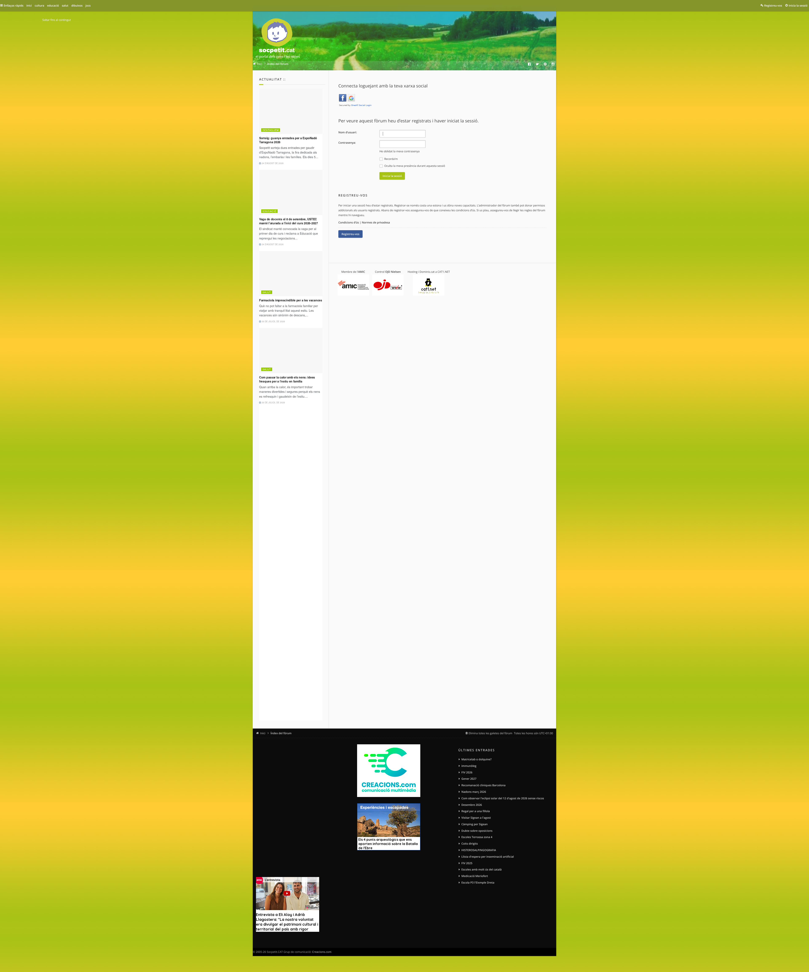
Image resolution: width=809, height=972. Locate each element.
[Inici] (278, 39)
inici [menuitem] (29, 5)
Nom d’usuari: (347, 132)
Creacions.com (321, 952)
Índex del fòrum (281, 733)
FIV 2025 (466, 863)
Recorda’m (391, 159)
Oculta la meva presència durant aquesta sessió (414, 166)
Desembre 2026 (471, 805)
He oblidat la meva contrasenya (399, 151)
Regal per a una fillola (475, 811)
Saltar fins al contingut (56, 20)
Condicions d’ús (348, 222)
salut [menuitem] (65, 5)
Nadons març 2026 (473, 792)
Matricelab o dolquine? (476, 759)
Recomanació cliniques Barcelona (483, 785)
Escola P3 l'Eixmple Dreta (477, 882)
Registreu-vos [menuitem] (773, 5)
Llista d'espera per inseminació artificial (487, 856)
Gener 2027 (468, 779)
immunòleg (468, 766)
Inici (262, 733)
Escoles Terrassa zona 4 (476, 837)
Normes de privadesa (376, 222)
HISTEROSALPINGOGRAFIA (478, 850)
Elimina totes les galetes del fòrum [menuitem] (490, 733)
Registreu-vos (350, 234)
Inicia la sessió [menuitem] (798, 5)
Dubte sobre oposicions (476, 831)
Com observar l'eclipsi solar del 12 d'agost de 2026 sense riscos (502, 798)
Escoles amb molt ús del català (481, 869)
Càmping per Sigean (474, 824)
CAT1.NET (444, 272)
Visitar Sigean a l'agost (476, 818)
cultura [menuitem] (39, 5)
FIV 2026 (466, 772)
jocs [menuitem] (88, 5)
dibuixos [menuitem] (76, 5)
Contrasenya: (347, 142)
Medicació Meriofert (474, 876)
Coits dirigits (469, 843)
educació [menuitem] (53, 5)
